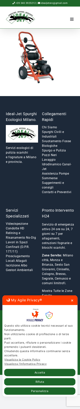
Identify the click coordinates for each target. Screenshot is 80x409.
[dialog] (39, 346)
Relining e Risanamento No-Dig (21, 235)
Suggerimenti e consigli (53, 185)
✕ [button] (72, 300)
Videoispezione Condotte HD (17, 226)
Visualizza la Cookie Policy (22, 359)
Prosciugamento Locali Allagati (18, 258)
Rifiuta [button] (40, 381)
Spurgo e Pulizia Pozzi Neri (54, 153)
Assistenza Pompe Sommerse (55, 176)
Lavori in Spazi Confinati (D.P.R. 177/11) (18, 246)
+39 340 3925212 (26, 3)
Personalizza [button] (39, 391)
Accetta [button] (40, 372)
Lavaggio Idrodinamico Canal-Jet (56, 164)
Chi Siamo (49, 127)
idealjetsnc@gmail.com (54, 3)
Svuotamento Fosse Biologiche (56, 143)
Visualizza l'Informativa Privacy (25, 363)
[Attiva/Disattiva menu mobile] (72, 19)
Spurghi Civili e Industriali (53, 134)
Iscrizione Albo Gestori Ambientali (19, 268)
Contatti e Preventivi (56, 192)
